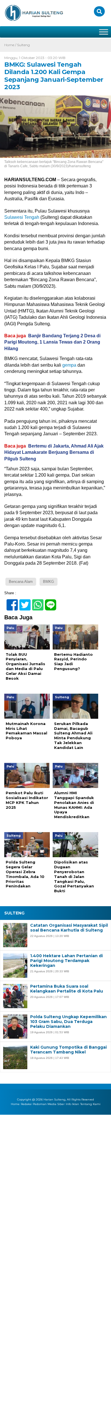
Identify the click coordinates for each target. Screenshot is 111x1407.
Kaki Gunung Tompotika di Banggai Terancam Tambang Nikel (68, 1050)
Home (15, 1104)
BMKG (48, 581)
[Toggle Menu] (103, 31)
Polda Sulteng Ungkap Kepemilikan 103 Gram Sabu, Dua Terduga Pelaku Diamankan (68, 1021)
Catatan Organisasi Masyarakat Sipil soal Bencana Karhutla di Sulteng (69, 928)
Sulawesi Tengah (21, 217)
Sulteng (23, 45)
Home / (10, 45)
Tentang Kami (90, 1104)
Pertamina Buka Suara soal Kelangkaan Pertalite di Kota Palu (66, 989)
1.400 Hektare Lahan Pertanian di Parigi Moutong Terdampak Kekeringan (66, 960)
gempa (69, 365)
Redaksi (26, 1104)
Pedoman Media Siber (49, 1104)
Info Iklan (72, 1104)
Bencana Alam (21, 581)
